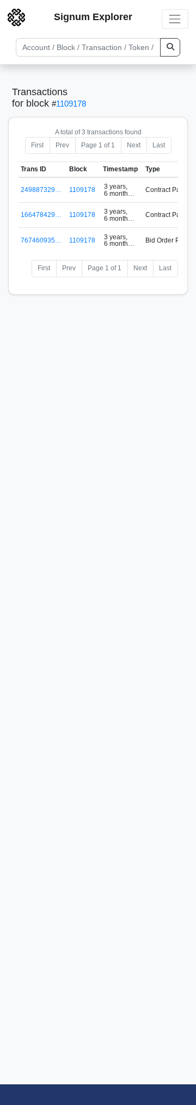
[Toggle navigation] (175, 18)
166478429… (41, 215)
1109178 (71, 103)
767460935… (41, 240)
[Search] (170, 47)
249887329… (41, 190)
